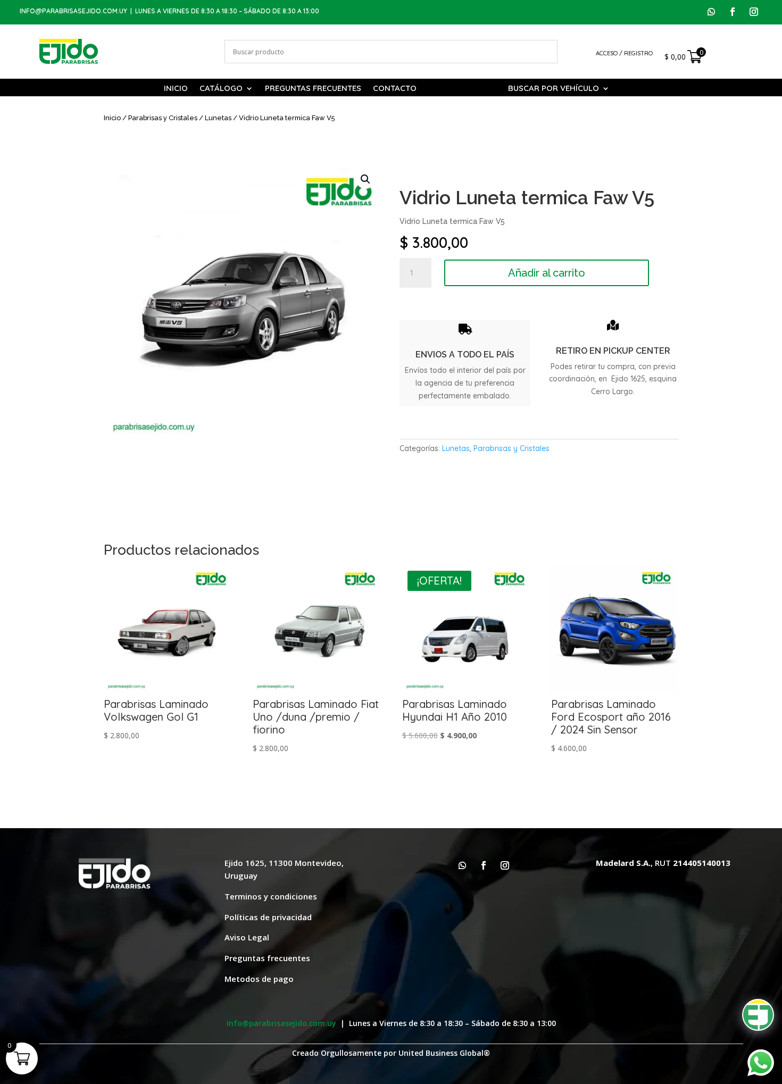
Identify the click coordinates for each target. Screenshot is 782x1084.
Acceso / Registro (624, 53)
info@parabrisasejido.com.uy (73, 11)
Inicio (176, 89)
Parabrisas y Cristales (162, 118)
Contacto (395, 89)
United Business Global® (444, 1053)
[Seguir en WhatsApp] (711, 11)
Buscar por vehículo (553, 89)
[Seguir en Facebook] (732, 11)
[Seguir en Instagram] (753, 11)
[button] (365, 179)
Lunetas (218, 118)
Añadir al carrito (546, 272)
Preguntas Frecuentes (313, 89)
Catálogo (221, 89)
